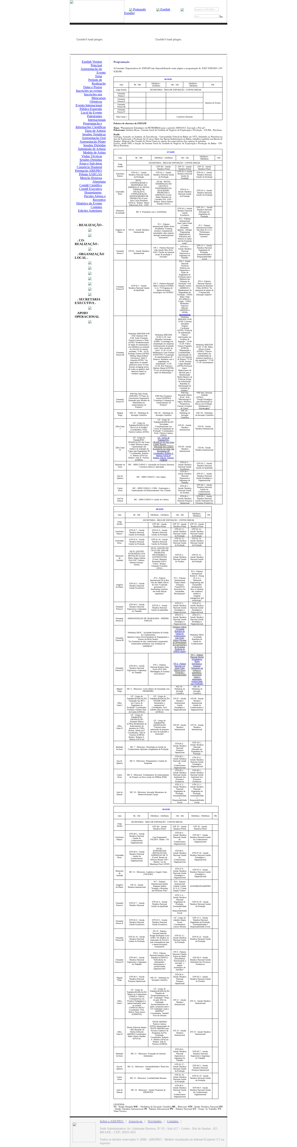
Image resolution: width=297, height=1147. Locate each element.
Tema (98, 76)
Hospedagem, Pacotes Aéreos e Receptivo (95, 196)
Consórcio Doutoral (89, 167)
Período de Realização (97, 81)
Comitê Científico (90, 185)
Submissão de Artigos (92, 149)
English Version (92, 61)
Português (139, 9)
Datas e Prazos (92, 87)
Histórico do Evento (89, 203)
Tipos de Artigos (95, 130)
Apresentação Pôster (93, 141)
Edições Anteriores (90, 210)
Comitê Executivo (90, 189)
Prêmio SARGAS (90, 174)
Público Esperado (91, 109)
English (165, 9)
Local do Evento (91, 112)
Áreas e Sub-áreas (90, 163)
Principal (96, 65)
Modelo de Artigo (94, 152)
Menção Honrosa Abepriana (93, 179)
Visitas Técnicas (91, 156)
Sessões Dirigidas (94, 145)
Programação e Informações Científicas (91, 125)
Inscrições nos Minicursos (95, 96)
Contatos (96, 207)
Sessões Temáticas (94, 134)
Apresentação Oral (94, 138)
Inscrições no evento (89, 90)
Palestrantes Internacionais (96, 118)
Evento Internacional (89, 105)
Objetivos (96, 101)
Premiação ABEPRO (88, 170)
